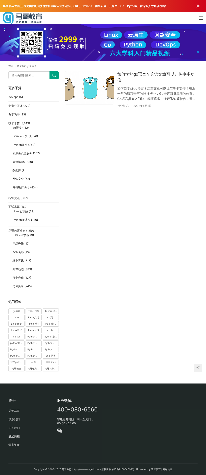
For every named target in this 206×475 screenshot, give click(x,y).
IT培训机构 (33, 311)
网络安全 (18, 178)
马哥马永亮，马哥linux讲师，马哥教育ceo (51, 368)
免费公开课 (15, 105)
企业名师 (18, 252)
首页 (10, 66)
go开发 (17, 127)
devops (13, 97)
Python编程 (50, 349)
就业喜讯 (18, 260)
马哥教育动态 (16, 230)
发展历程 (14, 436)
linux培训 (34, 323)
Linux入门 (33, 317)
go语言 (16, 311)
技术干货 (14, 123)
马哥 (33, 362)
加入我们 (14, 428)
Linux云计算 (20, 136)
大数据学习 (19, 161)
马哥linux (51, 362)
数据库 (16, 170)
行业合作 (18, 277)
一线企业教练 (20, 235)
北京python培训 (17, 362)
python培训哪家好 (51, 336)
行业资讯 (123, 105)
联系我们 (14, 419)
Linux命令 (16, 323)
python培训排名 (17, 342)
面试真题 (14, 206)
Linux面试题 (20, 211)
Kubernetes (50, 311)
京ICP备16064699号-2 (124, 469)
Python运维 (16, 355)
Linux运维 (33, 330)
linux (16, 317)
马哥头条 (18, 286)
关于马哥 (14, 114)
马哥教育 (16, 368)
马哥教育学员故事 (34, 368)
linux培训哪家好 (51, 323)
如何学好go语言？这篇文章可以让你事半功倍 (156, 77)
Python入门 (33, 336)
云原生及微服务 (22, 153)
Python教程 (16, 349)
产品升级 (18, 243)
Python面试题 (21, 219)
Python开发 (19, 144)
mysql (16, 336)
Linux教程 (16, 330)
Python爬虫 (33, 349)
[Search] (54, 75)
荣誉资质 (14, 444)
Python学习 (33, 342)
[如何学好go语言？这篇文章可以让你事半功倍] (89, 87)
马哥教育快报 (20, 187)
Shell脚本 (50, 355)
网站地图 (167, 469)
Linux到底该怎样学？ (51, 317)
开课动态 (18, 269)
